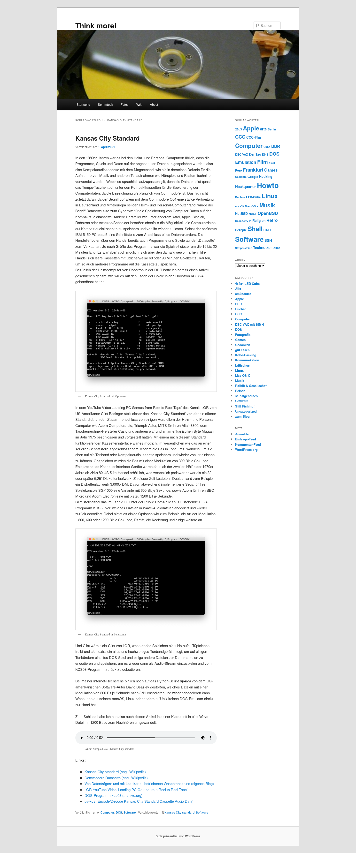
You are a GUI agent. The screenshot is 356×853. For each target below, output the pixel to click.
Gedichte (241, 177)
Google (253, 176)
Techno (259, 247)
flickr (272, 163)
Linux (270, 195)
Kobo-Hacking (245, 355)
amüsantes (243, 293)
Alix (238, 288)
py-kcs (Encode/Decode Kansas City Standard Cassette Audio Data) (139, 801)
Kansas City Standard (107, 138)
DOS (119, 812)
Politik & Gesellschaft (251, 385)
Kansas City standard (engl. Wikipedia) (115, 771)
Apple (251, 128)
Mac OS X (251, 206)
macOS (239, 206)
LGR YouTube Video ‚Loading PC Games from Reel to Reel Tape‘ (136, 789)
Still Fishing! (245, 406)
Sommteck (105, 104)
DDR (275, 146)
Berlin (272, 129)
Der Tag (255, 154)
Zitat (276, 248)
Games (271, 170)
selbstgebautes (246, 395)
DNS (265, 154)
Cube (266, 147)
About (154, 104)
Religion (258, 220)
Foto (238, 170)
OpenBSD (268, 213)
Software (130, 812)
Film (262, 162)
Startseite (83, 104)
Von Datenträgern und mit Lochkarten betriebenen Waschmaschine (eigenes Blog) (149, 783)
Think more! (96, 25)
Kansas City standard (179, 812)
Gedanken (242, 344)
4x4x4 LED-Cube (247, 283)
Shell (255, 228)
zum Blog (242, 416)
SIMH (267, 230)
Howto (268, 185)
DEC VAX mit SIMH (249, 324)
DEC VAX (241, 154)
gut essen (242, 349)
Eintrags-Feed (245, 439)
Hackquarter (245, 186)
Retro (272, 220)
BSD (238, 304)
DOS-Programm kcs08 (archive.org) (113, 795)
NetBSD (241, 213)
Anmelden (242, 434)
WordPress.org (246, 449)
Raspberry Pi (243, 221)
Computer (107, 812)
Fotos (125, 104)
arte (263, 129)
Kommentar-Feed (248, 444)
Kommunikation (247, 360)
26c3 (238, 129)
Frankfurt (253, 169)
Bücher (240, 309)
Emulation (245, 162)
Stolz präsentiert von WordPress (178, 836)
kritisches (242, 365)
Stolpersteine (243, 248)
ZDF (269, 248)
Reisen (240, 390)
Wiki (139, 104)
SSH (268, 240)
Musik (267, 205)
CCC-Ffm (253, 137)
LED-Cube (253, 197)
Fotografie (242, 334)
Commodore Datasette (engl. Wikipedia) (116, 777)
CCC (240, 136)
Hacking (265, 176)
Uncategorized (246, 411)
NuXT (253, 213)
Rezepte (241, 230)
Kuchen (240, 197)
